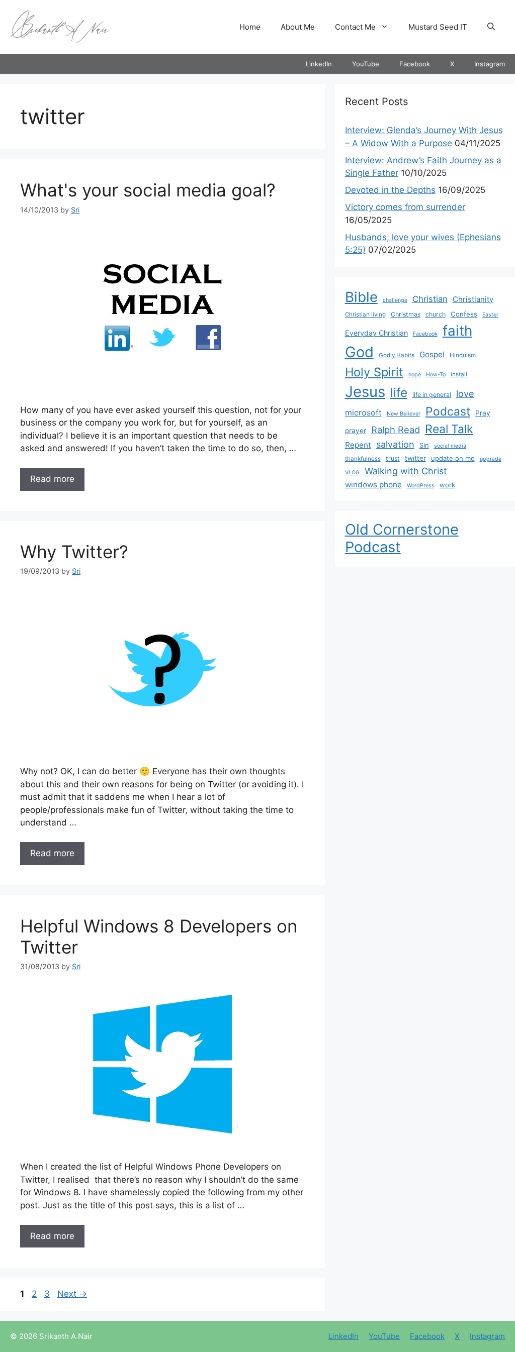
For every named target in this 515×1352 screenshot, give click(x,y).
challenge (395, 300)
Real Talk (449, 429)
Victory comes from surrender (405, 207)
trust (393, 458)
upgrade (490, 459)
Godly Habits (396, 355)
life (398, 392)
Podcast (447, 411)
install (459, 374)
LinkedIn (319, 64)
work (447, 485)
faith (457, 330)
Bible (361, 296)
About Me (298, 27)
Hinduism (463, 355)
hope (414, 374)
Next (72, 1294)
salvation (395, 444)
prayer (355, 431)
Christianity (473, 299)
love (465, 393)
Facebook (414, 64)
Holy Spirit (374, 372)
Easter (490, 314)
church (435, 314)
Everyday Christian (376, 333)
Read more (52, 479)
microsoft (363, 413)
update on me (453, 458)
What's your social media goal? (148, 189)
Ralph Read (395, 429)
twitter (415, 458)
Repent (358, 445)
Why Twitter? (74, 551)
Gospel (432, 354)
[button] (491, 27)
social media (450, 446)
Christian (430, 299)
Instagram (489, 64)
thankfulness (363, 458)
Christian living (365, 314)
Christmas (405, 314)
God (359, 352)
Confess (464, 314)
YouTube (365, 64)
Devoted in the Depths (390, 190)
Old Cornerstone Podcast (402, 538)
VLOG (352, 472)
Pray (482, 413)
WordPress (421, 485)
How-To (436, 374)
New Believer (403, 413)
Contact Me (355, 27)
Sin (424, 445)
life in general (431, 394)
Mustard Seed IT (437, 27)
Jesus (365, 391)
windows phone (373, 484)
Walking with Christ (406, 470)
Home (250, 27)
